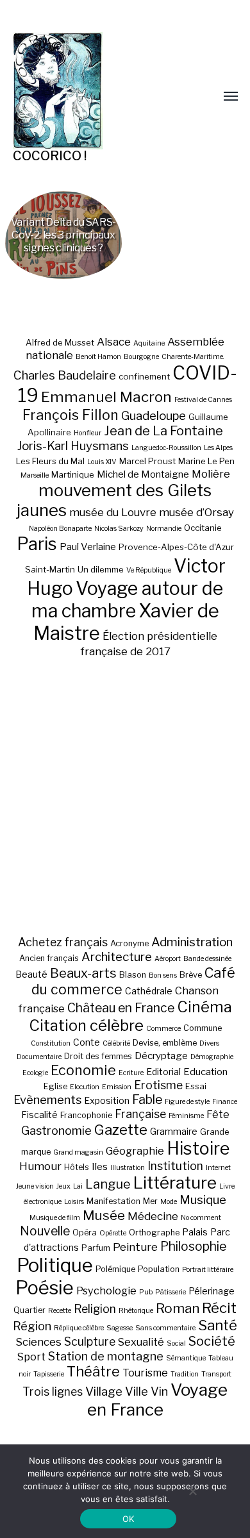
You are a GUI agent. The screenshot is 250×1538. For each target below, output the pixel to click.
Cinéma (204, 1007)
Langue (108, 1184)
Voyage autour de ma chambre (127, 599)
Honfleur (87, 433)
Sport (31, 1356)
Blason (132, 975)
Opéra (84, 1232)
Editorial (163, 1071)
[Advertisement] (125, 796)
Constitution (51, 1043)
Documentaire (39, 1057)
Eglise (55, 1086)
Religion (95, 1309)
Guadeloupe (153, 415)
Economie (83, 1070)
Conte (86, 1042)
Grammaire (173, 1131)
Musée (104, 1215)
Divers (209, 1043)
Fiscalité (39, 1114)
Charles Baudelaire (64, 375)
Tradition (185, 1374)
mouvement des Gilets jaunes (114, 500)
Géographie (135, 1150)
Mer (150, 1201)
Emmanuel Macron (106, 397)
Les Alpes (218, 448)
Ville (136, 1391)
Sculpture (89, 1341)
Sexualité (141, 1341)
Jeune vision (35, 1186)
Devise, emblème (165, 1043)
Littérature (175, 1182)
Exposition (106, 1100)
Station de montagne (105, 1356)
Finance (224, 1102)
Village (103, 1391)
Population (158, 1269)
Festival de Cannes (203, 400)
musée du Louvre (112, 512)
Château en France (120, 1008)
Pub (146, 1292)
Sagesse (119, 1328)
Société (211, 1341)
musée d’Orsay (196, 512)
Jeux (63, 1186)
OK (128, 1519)
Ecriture (131, 1073)
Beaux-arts (83, 973)
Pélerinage (211, 1290)
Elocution (84, 1087)
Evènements (47, 1099)
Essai (195, 1086)
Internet (218, 1168)
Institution (175, 1166)
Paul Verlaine (88, 547)
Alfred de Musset (60, 342)
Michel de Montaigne (143, 474)
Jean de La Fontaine (163, 431)
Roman (177, 1308)
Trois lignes (52, 1391)
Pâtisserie (170, 1292)
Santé (217, 1324)
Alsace (114, 341)
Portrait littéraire (207, 1270)
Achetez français (63, 942)
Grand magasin (78, 1152)
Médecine (153, 1216)
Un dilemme (101, 569)
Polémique (115, 1269)
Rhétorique (136, 1311)
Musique (202, 1199)
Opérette (112, 1233)
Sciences (38, 1341)
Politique (55, 1265)
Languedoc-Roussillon (166, 448)
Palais (195, 1231)
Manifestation (113, 1201)
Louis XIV (102, 462)
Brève (190, 975)
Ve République (148, 570)
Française (140, 1114)
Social (176, 1343)
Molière (211, 473)
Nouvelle (45, 1231)
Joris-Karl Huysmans (73, 446)
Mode (168, 1202)
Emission (116, 1087)
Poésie (44, 1287)
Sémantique (186, 1358)
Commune (202, 1028)
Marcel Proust (147, 461)
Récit (219, 1307)
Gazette (120, 1129)
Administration (192, 942)
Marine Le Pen (206, 461)
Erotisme (158, 1085)
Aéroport (167, 959)
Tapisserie (48, 1374)
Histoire (198, 1148)
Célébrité (116, 1043)
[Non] (192, 1491)
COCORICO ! (50, 155)
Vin (159, 1391)
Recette (59, 1311)
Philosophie (193, 1246)
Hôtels (76, 1167)
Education (205, 1072)
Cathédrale (148, 990)
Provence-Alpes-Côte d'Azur (176, 547)
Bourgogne (141, 357)
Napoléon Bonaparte (60, 528)
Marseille (35, 475)
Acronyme (129, 943)
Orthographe (154, 1232)
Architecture (116, 956)
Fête (217, 1114)
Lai (78, 1186)
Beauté (31, 974)
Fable (147, 1099)
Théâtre (93, 1371)
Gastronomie (56, 1130)
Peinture (135, 1247)
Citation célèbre (86, 1025)
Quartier (29, 1310)
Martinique (72, 474)
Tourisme (145, 1372)
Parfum (95, 1248)
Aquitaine (149, 343)
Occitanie (203, 527)
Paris (37, 544)
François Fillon (70, 414)
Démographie (211, 1057)
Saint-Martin (50, 569)
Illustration (127, 1168)
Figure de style (187, 1102)
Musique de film (54, 1218)
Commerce (163, 1028)
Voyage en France (157, 1399)
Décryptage (161, 1055)
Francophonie (86, 1115)
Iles (100, 1166)
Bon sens (163, 975)
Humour (40, 1166)
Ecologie (35, 1073)
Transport (216, 1374)
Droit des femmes (98, 1056)
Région (32, 1326)
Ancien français (49, 958)
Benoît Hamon (98, 357)
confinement (144, 376)
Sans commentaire (165, 1328)
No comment (201, 1218)
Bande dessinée (207, 959)
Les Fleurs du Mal (50, 461)
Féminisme (186, 1116)
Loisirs (74, 1202)
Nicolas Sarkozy (119, 528)
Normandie (163, 528)
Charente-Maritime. (193, 357)
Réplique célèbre (79, 1328)
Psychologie (106, 1290)
